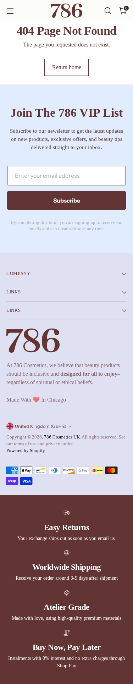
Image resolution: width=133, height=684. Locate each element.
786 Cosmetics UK (62, 437)
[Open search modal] (107, 11)
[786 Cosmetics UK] (67, 11)
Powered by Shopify (25, 450)
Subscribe (66, 200)
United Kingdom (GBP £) (40, 426)
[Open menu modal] (10, 11)
